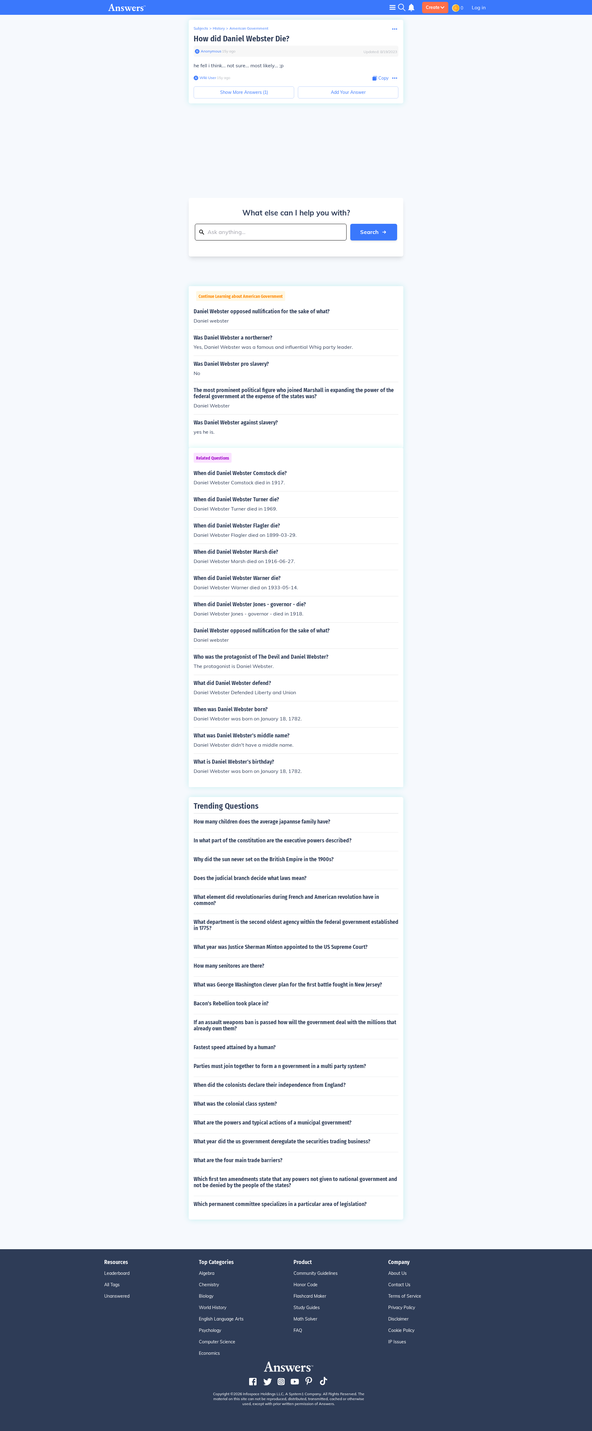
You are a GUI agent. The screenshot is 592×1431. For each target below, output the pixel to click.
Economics (209, 1353)
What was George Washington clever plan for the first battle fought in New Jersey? (288, 984)
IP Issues (397, 1342)
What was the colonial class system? (235, 1103)
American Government (248, 28)
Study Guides (307, 1307)
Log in (479, 7)
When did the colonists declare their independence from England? (270, 1085)
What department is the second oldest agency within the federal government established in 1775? (296, 925)
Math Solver (305, 1319)
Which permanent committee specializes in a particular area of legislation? (280, 1204)
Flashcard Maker (310, 1296)
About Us (397, 1273)
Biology (206, 1296)
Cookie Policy (401, 1330)
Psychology (210, 1330)
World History (212, 1307)
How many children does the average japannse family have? (262, 821)
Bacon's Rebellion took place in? (231, 1003)
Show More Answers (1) (244, 92)
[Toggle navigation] (392, 7)
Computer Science (217, 1342)
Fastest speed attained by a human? (235, 1047)
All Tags (112, 1284)
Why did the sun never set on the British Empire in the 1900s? (264, 859)
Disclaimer (398, 1319)
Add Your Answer (348, 92)
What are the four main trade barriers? (238, 1160)
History (219, 28)
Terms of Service (404, 1296)
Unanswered (117, 1296)
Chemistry (209, 1284)
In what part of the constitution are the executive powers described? (273, 840)
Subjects (201, 28)
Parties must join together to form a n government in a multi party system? (280, 1066)
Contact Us (399, 1284)
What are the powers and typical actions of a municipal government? (273, 1122)
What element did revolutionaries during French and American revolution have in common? (286, 900)
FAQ (298, 1330)
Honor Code (306, 1284)
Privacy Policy (401, 1307)
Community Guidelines (316, 1273)
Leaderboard (117, 1273)
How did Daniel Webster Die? (241, 39)
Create (433, 7)
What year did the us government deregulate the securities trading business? (282, 1141)
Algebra (206, 1273)
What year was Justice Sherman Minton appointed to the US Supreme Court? (281, 947)
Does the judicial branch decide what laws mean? (250, 878)
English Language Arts (221, 1319)
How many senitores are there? (229, 965)
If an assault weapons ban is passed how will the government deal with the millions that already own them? (295, 1025)
